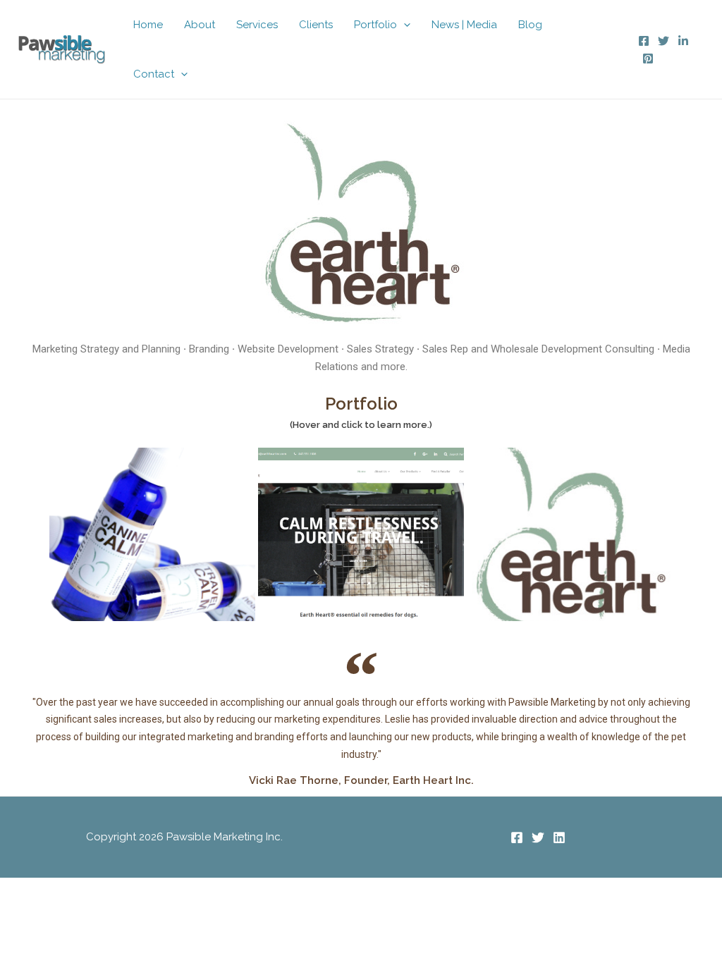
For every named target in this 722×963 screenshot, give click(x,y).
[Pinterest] (648, 58)
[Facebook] (643, 41)
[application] (403, 24)
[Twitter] (663, 41)
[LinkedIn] (683, 41)
